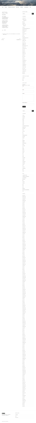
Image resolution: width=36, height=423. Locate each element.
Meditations (21, 7)
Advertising (24, 20)
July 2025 (23, 203)
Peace (23, 49)
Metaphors (23, 44)
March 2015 (23, 366)
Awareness (23, 19)
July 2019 (23, 298)
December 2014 (24, 370)
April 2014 (23, 379)
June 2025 (23, 204)
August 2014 (23, 374)
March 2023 (23, 240)
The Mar (23, 160)
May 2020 (23, 285)
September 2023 (24, 232)
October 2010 (23, 399)
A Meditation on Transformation (25, 176)
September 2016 (24, 342)
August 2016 (23, 343)
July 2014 (23, 375)
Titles (23, 80)
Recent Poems (17, 7)
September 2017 (24, 326)
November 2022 (24, 245)
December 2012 (24, 392)
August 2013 (23, 390)
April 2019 (23, 302)
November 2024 (24, 213)
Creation (23, 24)
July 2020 (23, 282)
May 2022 (23, 253)
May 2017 (23, 331)
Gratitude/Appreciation (24, 37)
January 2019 (23, 306)
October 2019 (23, 294)
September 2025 (24, 200)
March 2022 (23, 256)
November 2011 (24, 395)
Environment (23, 128)
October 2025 (23, 199)
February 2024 (23, 225)
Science (23, 152)
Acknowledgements (26, 7)
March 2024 (23, 224)
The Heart (23, 61)
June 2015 (23, 362)
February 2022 (23, 257)
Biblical (23, 119)
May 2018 (23, 317)
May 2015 (23, 363)
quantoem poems (9, 2)
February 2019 (23, 305)
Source (23, 57)
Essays (23, 32)
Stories (23, 156)
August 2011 (23, 396)
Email (23, 89)
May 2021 (23, 269)
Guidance (23, 40)
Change (23, 23)
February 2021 (23, 273)
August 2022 (23, 249)
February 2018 (23, 321)
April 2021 (23, 270)
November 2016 (24, 339)
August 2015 (23, 359)
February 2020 (23, 289)
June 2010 (23, 403)
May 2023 (23, 237)
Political (23, 52)
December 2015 (24, 354)
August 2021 (23, 265)
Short (4, 34)
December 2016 (24, 338)
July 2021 (23, 266)
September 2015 (24, 358)
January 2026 (23, 195)
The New (23, 164)
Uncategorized (23, 168)
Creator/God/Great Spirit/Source (25, 28)
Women (23, 73)
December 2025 (24, 196)
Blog (22, 180)
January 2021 (23, 274)
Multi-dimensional (24, 45)
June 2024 (23, 220)
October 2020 (23, 278)
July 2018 (23, 314)
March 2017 (23, 334)
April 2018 (23, 318)
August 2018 (23, 313)
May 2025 (23, 205)
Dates (23, 184)
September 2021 (24, 264)
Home (2, 7)
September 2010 (24, 400)
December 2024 (24, 212)
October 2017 (23, 325)
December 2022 (24, 244)
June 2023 (23, 236)
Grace (23, 36)
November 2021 (24, 261)
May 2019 (23, 301)
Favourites (23, 33)
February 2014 (23, 382)
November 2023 (24, 229)
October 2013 (23, 387)
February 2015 (23, 367)
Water (23, 72)
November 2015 (24, 355)
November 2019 (24, 293)
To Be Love (23, 69)
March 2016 (23, 350)
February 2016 (23, 351)
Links (30, 7)
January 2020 (23, 290)
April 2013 (23, 391)
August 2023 (23, 233)
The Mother (23, 65)
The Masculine (23, 64)
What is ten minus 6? (24, 102)
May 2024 (23, 221)
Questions (23, 53)
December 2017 (24, 322)
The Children (23, 60)
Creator (23, 27)
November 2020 (24, 277)
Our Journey (23, 48)
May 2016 (23, 347)
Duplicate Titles (24, 127)
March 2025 (23, 208)
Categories (6, 7)
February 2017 (23, 335)
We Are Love (16, 417)
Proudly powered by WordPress (5, 421)
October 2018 (23, 310)
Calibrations (16, 414)
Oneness (23, 144)
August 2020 (23, 281)
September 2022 (24, 248)
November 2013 (24, 386)
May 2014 (23, 378)
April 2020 (23, 286)
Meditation (23, 140)
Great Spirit (23, 136)
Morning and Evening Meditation (25, 189)
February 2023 (23, 241)
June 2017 (23, 330)
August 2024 (23, 217)
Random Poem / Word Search (11, 7)
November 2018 (24, 309)
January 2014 (23, 383)
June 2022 (23, 252)
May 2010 (23, 404)
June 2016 (23, 346)
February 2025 (23, 209)
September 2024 (24, 216)
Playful (23, 148)
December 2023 (24, 228)
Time (5, 34)
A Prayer (23, 115)
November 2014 (24, 371)
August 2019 (23, 297)
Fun (22, 132)
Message (23, 93)
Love (22, 41)
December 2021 (24, 260)
